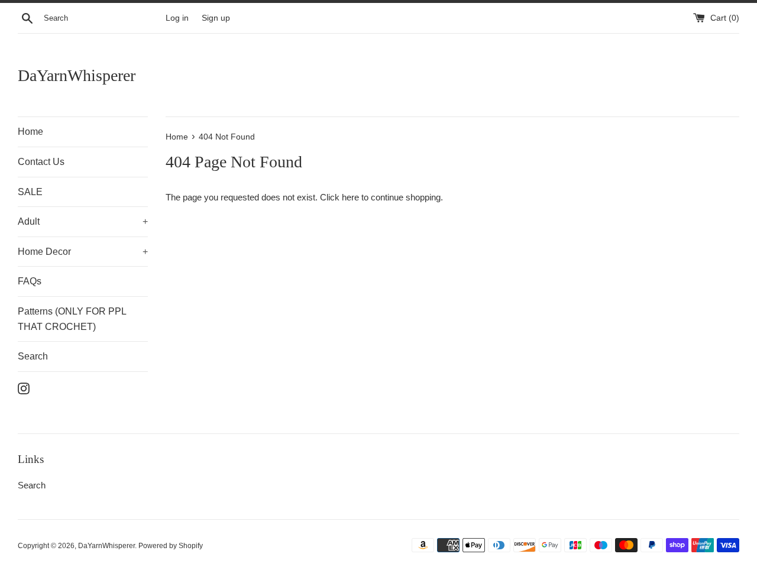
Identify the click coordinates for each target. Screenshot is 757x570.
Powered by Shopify (170, 546)
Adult (83, 221)
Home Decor (83, 252)
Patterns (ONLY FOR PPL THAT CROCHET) (72, 319)
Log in (177, 18)
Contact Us (41, 162)
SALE (30, 192)
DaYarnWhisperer (76, 75)
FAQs (29, 281)
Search (33, 356)
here (350, 197)
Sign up (216, 18)
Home (30, 132)
